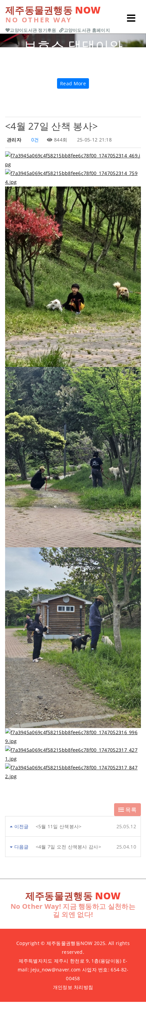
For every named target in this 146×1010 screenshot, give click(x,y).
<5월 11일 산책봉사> (59, 826)
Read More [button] (73, 83)
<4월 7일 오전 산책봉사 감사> (68, 846)
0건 (34, 139)
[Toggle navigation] (131, 18)
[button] (11, 64)
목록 (130, 809)
